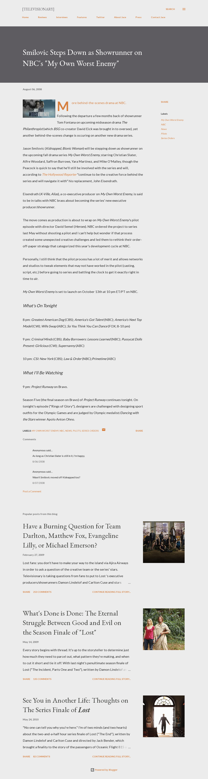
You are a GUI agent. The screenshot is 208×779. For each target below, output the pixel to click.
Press (139, 17)
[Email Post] (104, 430)
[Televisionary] (38, 9)
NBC (163, 124)
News (164, 129)
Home (25, 17)
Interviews (62, 17)
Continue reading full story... (111, 591)
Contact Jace (158, 17)
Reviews (42, 17)
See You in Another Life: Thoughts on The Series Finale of (75, 704)
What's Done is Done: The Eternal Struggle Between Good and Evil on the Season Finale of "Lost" (72, 622)
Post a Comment (32, 491)
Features (82, 17)
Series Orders (168, 138)
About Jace (120, 17)
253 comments (42, 591)
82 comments (41, 756)
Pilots (164, 133)
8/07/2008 (38, 482)
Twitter (100, 17)
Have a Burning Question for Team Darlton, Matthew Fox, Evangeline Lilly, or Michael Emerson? (72, 535)
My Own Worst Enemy (172, 120)
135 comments (42, 679)
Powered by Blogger (105, 769)
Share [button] (164, 101)
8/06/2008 (38, 461)
